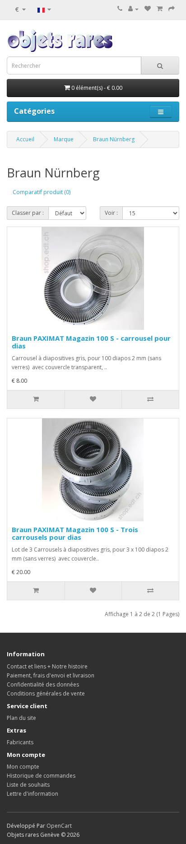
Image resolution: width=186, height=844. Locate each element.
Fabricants (20, 742)
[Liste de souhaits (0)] (147, 9)
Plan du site (21, 718)
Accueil (25, 139)
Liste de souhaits (28, 784)
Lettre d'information (32, 794)
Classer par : (28, 213)
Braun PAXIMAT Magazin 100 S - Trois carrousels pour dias (75, 533)
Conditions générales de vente (46, 693)
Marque (64, 139)
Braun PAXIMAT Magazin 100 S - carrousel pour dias (91, 342)
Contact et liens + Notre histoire (47, 666)
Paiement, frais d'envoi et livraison (50, 675)
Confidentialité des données (43, 684)
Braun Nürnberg (114, 139)
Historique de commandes (41, 775)
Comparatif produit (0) (41, 192)
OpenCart (59, 826)
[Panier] (160, 9)
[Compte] (133, 9)
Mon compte (23, 766)
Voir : (111, 213)
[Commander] (171, 9)
